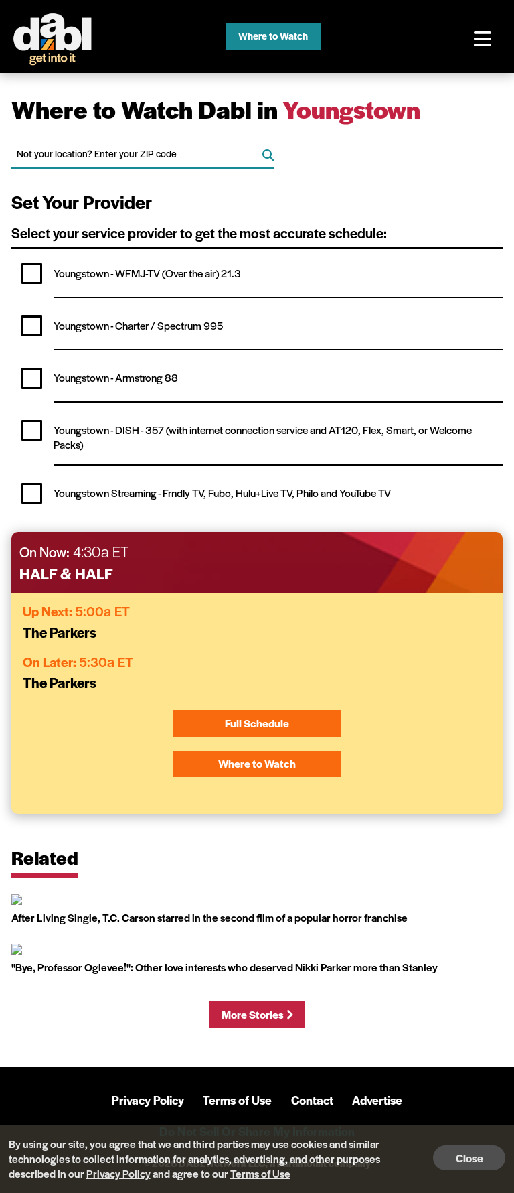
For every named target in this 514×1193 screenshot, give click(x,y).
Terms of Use (237, 1099)
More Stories (253, 1014)
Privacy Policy (148, 1099)
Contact (312, 1099)
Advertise (377, 1099)
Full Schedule (257, 723)
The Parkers (59, 632)
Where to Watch (273, 35)
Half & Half (66, 573)
